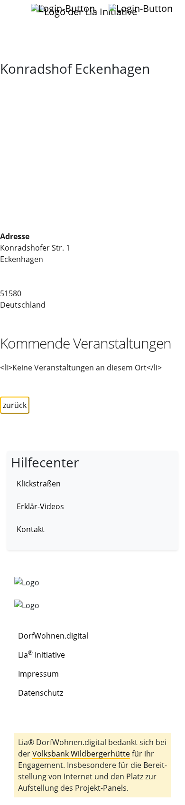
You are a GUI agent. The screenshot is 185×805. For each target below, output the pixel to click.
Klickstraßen (39, 483)
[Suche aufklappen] (141, 8)
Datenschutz (40, 693)
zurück (15, 405)
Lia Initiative (41, 655)
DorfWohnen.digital (53, 635)
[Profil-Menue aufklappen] (63, 8)
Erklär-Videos (40, 506)
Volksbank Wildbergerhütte (81, 753)
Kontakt (31, 529)
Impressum (38, 674)
